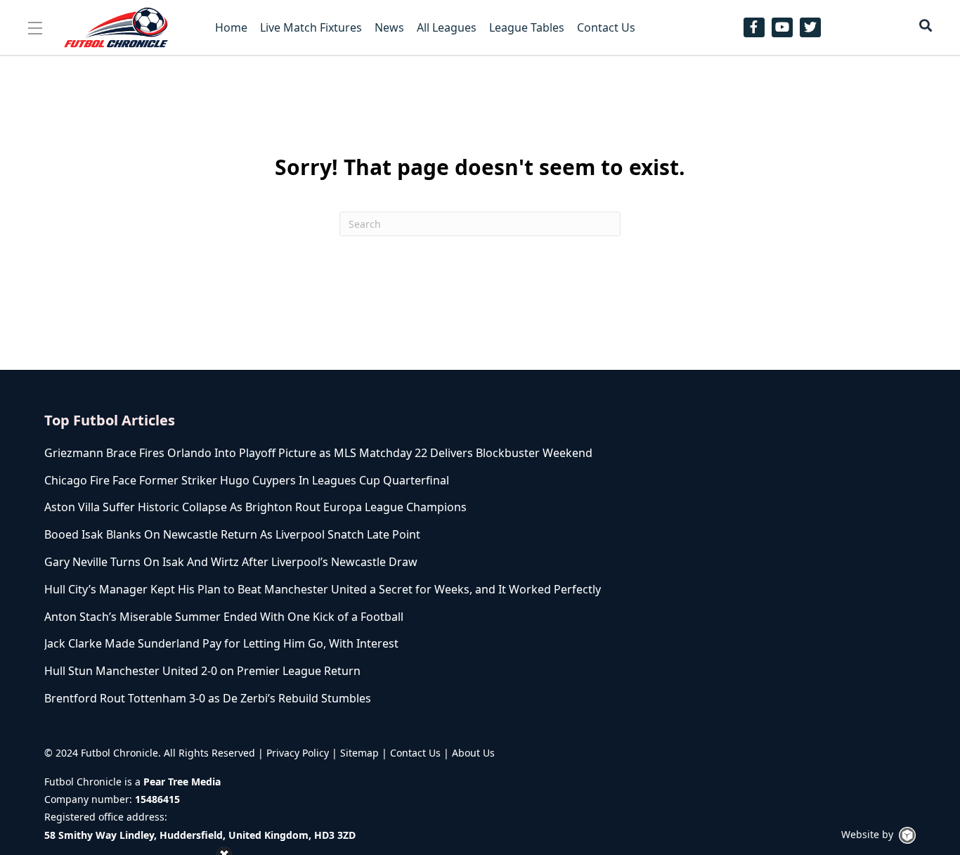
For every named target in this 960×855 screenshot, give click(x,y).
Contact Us (415, 752)
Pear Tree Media (182, 781)
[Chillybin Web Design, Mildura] (907, 835)
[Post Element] (327, 453)
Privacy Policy (297, 752)
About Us (473, 752)
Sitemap (359, 752)
